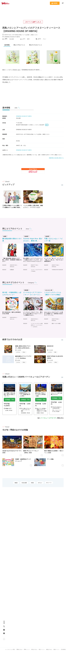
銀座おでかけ (49, 649)
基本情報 (6, 107)
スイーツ (49, 482)
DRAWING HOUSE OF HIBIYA (23, 116)
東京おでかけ (34, 649)
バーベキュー (44, 418)
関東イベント (27, 649)
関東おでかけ (19, 649)
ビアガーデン (53, 418)
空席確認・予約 (9, 399)
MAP (47, 124)
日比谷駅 (24, 482)
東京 (33, 482)
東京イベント (42, 649)
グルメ (40, 482)
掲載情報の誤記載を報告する (56, 158)
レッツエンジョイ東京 (10, 649)
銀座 (16, 482)
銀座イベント (56, 649)
